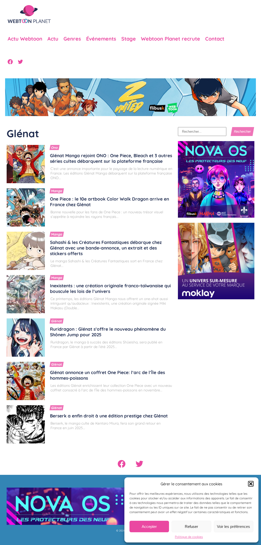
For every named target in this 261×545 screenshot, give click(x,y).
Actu (52, 38)
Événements (101, 38)
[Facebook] (10, 61)
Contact (214, 38)
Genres (72, 38)
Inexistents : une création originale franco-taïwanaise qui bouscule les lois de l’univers (110, 288)
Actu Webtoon (25, 38)
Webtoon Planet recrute (170, 38)
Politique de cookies (189, 537)
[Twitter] (20, 61)
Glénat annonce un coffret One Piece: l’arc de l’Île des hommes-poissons (107, 375)
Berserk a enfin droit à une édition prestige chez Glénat (109, 415)
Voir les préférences (233, 526)
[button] (250, 483)
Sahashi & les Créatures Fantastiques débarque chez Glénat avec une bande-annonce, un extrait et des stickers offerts (106, 247)
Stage (128, 38)
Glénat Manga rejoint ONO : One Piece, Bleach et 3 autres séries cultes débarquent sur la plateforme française (111, 158)
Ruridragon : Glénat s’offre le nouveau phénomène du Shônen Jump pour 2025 (108, 331)
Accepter (149, 526)
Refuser (191, 526)
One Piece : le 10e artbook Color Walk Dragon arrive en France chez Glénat (109, 201)
